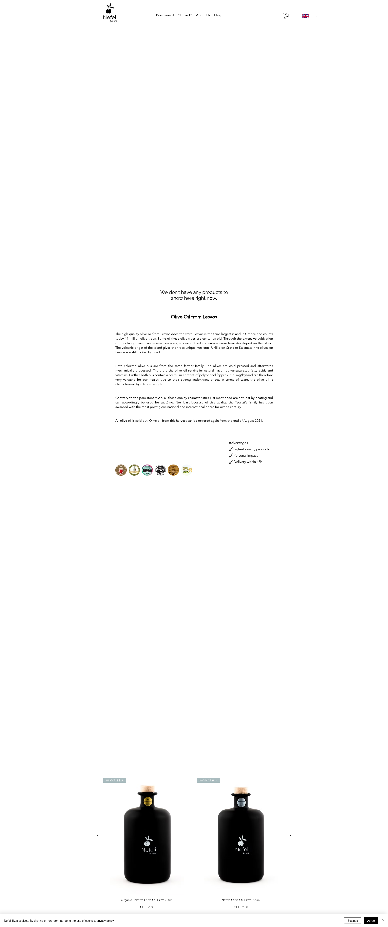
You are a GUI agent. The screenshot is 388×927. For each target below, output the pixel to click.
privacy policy (105, 921)
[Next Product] (290, 836)
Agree (371, 921)
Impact (252, 455)
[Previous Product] (97, 836)
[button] (286, 16)
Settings (353, 921)
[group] (194, 844)
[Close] (383, 920)
